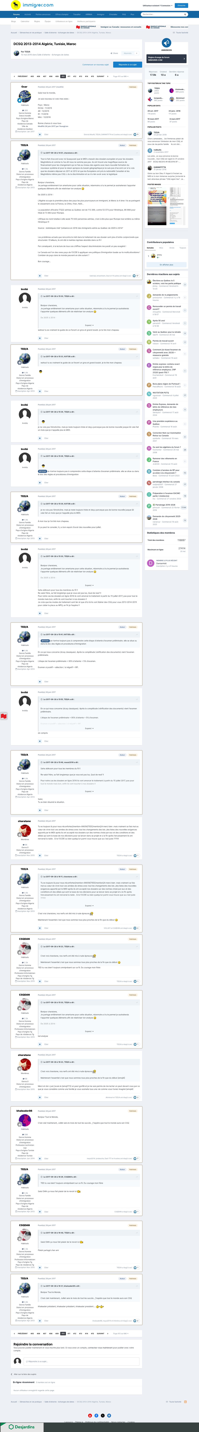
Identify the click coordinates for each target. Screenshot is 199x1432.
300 (26, 110)
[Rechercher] (185, 14)
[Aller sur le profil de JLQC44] (149, 459)
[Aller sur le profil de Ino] (149, 494)
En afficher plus (166, 265)
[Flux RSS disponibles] (185, 1402)
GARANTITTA (106, 134)
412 (74, 76)
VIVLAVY (107, 928)
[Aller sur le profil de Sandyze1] (149, 405)
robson (156, 343)
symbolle (156, 438)
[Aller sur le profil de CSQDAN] (25, 948)
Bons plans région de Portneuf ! (166, 384)
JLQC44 (156, 464)
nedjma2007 (158, 484)
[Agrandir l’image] (94, 1071)
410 (63, 76)
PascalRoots (158, 386)
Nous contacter (118, 1422)
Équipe (48, 21)
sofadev (156, 358)
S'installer (113, 14)
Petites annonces (43, 14)
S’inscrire (181, 5)
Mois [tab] (161, 248)
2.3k (26, 962)
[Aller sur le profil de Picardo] (149, 422)
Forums (16, 14)
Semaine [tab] (150, 248)
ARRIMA (89, 14)
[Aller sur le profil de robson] (149, 342)
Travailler (77, 14)
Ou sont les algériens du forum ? (167, 447)
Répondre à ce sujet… (38, 1361)
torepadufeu (159, 98)
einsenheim (101, 276)
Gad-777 (108, 1158)
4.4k (26, 169)
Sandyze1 (157, 412)
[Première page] (14, 76)
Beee (155, 476)
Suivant (100, 76)
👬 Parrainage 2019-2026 (164, 505)
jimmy (159, 255)
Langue (67, 1422)
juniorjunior (157, 297)
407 (44, 76)
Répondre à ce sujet (128, 64)
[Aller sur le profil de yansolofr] (149, 322)
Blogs (13, 21)
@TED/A (42, 471)
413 (80, 76)
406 (38, 76)
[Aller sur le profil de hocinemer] (149, 448)
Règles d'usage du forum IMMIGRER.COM (158, 58)
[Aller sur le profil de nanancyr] (149, 517)
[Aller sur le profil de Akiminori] (171, 99)
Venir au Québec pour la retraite (167, 332)
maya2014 (91, 1158)
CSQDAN (116, 928)
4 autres (117, 1158)
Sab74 (155, 335)
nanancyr (156, 522)
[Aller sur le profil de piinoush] (149, 506)
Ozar (24, 86)
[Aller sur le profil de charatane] (25, 831)
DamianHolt (161, 563)
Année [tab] (171, 248)
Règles (37, 21)
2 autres (117, 134)
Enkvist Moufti (89, 134)
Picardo (156, 427)
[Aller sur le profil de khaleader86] (25, 1120)
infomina (116, 1321)
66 (26, 845)
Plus (132, 14)
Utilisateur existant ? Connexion (157, 5)
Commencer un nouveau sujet (95, 64)
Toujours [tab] (183, 248)
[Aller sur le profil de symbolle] (149, 434)
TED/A (27, 51)
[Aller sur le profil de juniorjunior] (149, 296)
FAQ (124, 14)
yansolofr (157, 323)
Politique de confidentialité (97, 1422)
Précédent (23, 76)
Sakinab (93, 276)
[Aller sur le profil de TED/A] (16, 53)
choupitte (157, 312)
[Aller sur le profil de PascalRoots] (149, 385)
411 (69, 76)
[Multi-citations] (40, 134)
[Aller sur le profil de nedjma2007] (149, 483)
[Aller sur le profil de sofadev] (149, 351)
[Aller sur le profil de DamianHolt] (150, 563)
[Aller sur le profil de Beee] (149, 471)
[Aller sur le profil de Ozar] (25, 96)
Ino (154, 499)
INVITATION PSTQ (161, 393)
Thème (78, 1422)
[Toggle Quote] (42, 153)
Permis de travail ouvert (163, 341)
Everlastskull (158, 375)
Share (115, 53)
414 (86, 76)
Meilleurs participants (86, 21)
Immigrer (100, 14)
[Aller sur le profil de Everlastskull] (149, 365)
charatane (68, 153)
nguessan (157, 395)
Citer (46, 134)
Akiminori (109, 1097)
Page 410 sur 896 (120, 76)
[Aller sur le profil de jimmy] (153, 256)
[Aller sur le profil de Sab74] (149, 333)
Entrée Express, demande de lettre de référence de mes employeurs (165, 407)
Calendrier (25, 21)
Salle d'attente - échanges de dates (53, 54)
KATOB (67, 356)
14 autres (115, 276)
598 (26, 1134)
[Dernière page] (108, 76)
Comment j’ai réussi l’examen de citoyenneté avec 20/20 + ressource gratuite (167, 352)
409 (57, 76)
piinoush (156, 507)
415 (92, 76)
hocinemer (157, 450)
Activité (28, 14)
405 (32, 76)
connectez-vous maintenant (100, 1347)
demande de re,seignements (165, 295)
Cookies (131, 1422)
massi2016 (69, 762)
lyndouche (100, 1158)
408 (50, 76)
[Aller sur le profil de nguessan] (149, 394)
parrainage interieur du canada (166, 482)
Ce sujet (175, 14)
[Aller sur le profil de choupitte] (149, 307)
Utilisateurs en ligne (64, 21)
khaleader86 (24, 1110)
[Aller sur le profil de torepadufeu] (150, 99)
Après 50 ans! (159, 321)
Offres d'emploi (61, 14)
